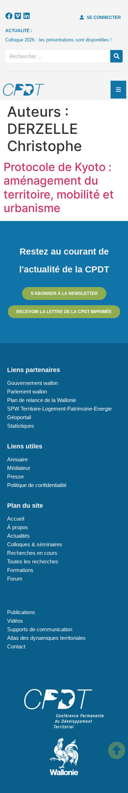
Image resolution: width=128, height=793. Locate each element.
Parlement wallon (27, 391)
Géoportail (19, 417)
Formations (20, 570)
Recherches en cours (32, 553)
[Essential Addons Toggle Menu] (118, 90)
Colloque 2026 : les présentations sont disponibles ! (58, 39)
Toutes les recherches (32, 561)
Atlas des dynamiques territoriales (46, 638)
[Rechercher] (116, 56)
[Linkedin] (26, 16)
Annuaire (17, 459)
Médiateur (18, 468)
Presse (15, 476)
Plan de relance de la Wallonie (41, 400)
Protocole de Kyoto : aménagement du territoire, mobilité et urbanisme (59, 187)
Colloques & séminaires (34, 544)
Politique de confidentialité (36, 485)
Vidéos (15, 621)
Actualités (18, 536)
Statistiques (20, 426)
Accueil (15, 519)
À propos (17, 527)
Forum (14, 579)
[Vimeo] (17, 16)
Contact (16, 646)
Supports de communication (39, 629)
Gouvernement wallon (32, 383)
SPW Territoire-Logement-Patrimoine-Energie (59, 409)
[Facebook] (8, 16)
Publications (21, 612)
